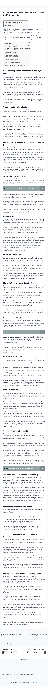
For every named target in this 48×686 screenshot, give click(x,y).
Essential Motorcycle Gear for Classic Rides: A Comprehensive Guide (35, 651)
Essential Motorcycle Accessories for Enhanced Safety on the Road (10, 651)
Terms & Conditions (30, 674)
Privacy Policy (16, 674)
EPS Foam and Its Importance (12, 56)
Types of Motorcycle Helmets (11, 46)
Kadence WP (34, 682)
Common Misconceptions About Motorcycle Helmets (16, 64)
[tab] (21, 659)
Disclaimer (22, 674)
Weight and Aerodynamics (12, 52)
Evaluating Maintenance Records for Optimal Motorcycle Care (11, 634)
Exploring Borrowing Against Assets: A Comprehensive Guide (38, 634)
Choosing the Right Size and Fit (11, 59)
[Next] (45, 652)
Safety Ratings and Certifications (13, 49)
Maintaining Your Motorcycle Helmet (12, 62)
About (3, 674)
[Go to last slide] (3, 652)
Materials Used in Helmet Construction (13, 53)
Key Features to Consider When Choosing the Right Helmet (17, 48)
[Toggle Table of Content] (28, 43)
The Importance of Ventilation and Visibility (14, 61)
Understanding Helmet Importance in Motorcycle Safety (17, 45)
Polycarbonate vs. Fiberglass (12, 55)
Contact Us (8, 674)
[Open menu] (45, 2)
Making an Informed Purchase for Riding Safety (15, 65)
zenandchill (6, 17)
